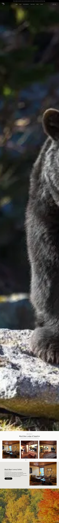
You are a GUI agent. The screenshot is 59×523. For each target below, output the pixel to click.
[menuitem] (17, 4)
